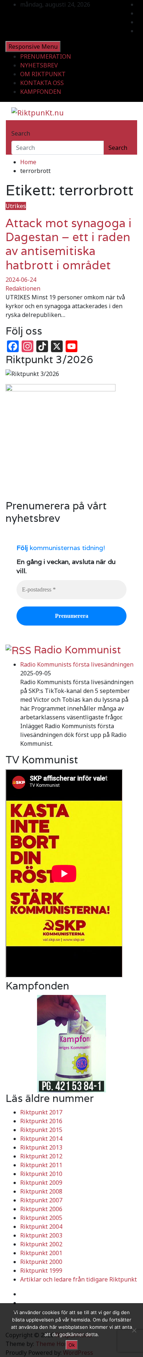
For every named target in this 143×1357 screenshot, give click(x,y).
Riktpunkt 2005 (41, 1218)
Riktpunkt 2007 (41, 1200)
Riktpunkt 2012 (41, 1156)
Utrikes (16, 206)
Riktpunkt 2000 (41, 1262)
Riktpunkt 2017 (41, 1112)
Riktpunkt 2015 (41, 1130)
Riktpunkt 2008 (41, 1191)
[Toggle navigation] (16, 127)
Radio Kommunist (77, 649)
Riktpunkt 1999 (41, 1270)
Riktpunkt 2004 (41, 1227)
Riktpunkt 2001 (41, 1253)
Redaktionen (23, 288)
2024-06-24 (21, 280)
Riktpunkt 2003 (41, 1235)
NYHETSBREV (39, 65)
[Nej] (134, 1330)
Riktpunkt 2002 (41, 1244)
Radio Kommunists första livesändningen (76, 664)
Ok (72, 1345)
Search (20, 133)
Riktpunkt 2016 (41, 1121)
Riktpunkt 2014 (41, 1139)
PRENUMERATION (45, 56)
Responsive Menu (33, 47)
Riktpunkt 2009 (41, 1183)
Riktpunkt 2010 (41, 1174)
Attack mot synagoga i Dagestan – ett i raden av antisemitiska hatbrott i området (69, 244)
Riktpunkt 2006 (41, 1209)
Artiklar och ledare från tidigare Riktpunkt (78, 1279)
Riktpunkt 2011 (41, 1165)
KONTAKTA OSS (42, 83)
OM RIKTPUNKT (43, 74)
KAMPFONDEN (40, 92)
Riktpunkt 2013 (41, 1147)
